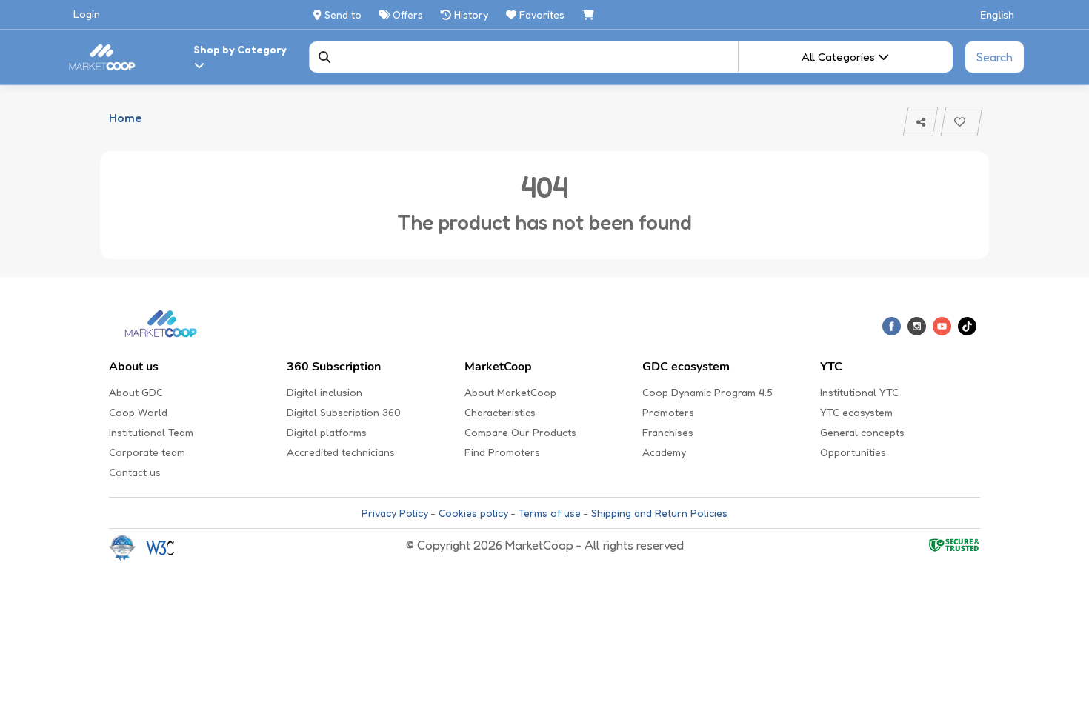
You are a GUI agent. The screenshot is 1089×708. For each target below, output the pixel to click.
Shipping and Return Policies (659, 513)
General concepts (862, 432)
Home (125, 117)
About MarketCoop (510, 392)
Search (994, 57)
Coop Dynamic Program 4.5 (707, 392)
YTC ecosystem (856, 412)
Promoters (668, 412)
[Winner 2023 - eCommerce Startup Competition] (127, 547)
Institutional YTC (859, 392)
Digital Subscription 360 (344, 412)
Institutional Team (151, 432)
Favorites (541, 14)
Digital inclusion (324, 392)
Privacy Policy (395, 513)
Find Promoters (502, 452)
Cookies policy (473, 513)
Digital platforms (327, 432)
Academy (664, 452)
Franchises (667, 432)
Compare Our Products (520, 432)
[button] (998, 14)
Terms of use (550, 513)
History (469, 14)
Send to (342, 14)
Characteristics (500, 412)
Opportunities (853, 452)
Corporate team (147, 452)
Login (86, 13)
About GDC (136, 392)
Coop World (138, 412)
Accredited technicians (341, 452)
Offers (406, 14)
